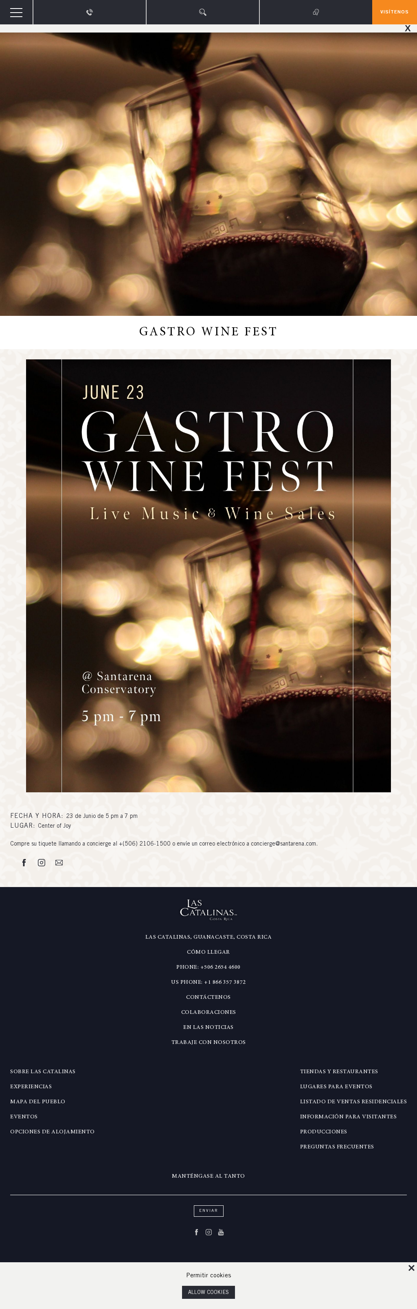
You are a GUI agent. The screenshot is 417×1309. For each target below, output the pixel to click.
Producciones (323, 1132)
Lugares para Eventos (336, 1087)
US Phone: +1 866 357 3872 (208, 982)
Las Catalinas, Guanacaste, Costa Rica (208, 937)
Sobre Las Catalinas (43, 1072)
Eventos (24, 1117)
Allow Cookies (208, 1293)
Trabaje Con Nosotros (208, 1043)
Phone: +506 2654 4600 (208, 967)
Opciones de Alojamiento (52, 1132)
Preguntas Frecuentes (337, 1147)
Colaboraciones (208, 1012)
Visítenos (394, 12)
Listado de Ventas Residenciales (353, 1102)
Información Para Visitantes (348, 1117)
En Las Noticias (208, 1028)
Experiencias (31, 1087)
